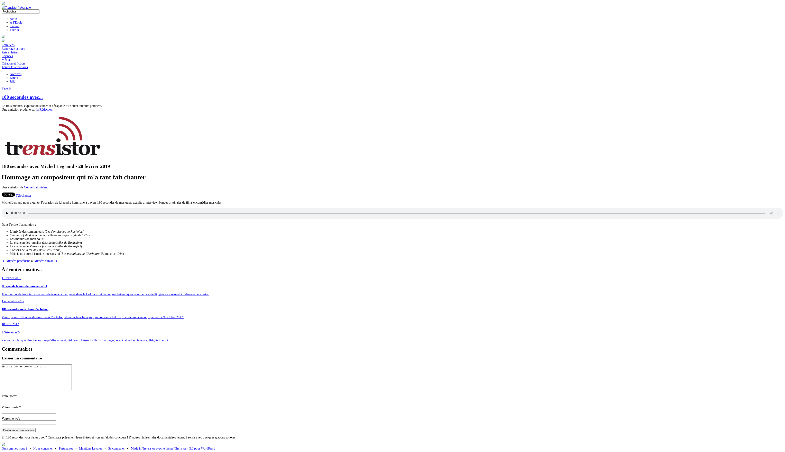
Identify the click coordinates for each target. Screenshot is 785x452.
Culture (14, 26)
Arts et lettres (10, 52)
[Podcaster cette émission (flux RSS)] (3, 444)
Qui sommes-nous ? (14, 448)
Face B (14, 30)
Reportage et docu (13, 48)
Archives (15, 74)
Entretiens (8, 45)
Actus (13, 18)
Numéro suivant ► (46, 261)
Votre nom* (9, 396)
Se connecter (116, 448)
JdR (12, 81)
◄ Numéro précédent (16, 261)
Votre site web (11, 418)
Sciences (7, 56)
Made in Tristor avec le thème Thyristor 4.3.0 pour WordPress (173, 448)
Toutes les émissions (15, 67)
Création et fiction (13, 63)
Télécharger (23, 195)
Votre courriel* (11, 407)
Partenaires (66, 448)
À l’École (16, 22)
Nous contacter (43, 448)
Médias (6, 59)
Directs (14, 77)
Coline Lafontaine (35, 187)
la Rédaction (44, 109)
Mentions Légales (90, 448)
